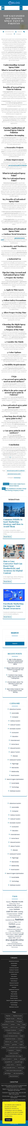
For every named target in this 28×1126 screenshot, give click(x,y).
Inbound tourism (15, 748)
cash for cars (11, 911)
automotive (10, 907)
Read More (7, 536)
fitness (16, 922)
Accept (8, 1120)
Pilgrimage (15, 764)
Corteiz (20, 914)
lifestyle (18, 931)
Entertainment (15, 740)
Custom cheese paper (14, 915)
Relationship (15, 771)
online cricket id (10, 934)
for (10, 457)
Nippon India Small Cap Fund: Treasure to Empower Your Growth (15, 669)
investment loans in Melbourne (14, 929)
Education (15, 736)
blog (21, 907)
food (19, 922)
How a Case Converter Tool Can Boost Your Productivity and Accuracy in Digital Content (13, 567)
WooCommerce (15, 947)
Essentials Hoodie (10, 920)
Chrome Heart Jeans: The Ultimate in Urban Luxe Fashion (15, 683)
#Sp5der (8, 901)
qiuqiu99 (21, 934)
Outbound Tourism (15, 760)
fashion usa (11, 922)
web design (9, 945)
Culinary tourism (15, 721)
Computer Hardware (12, 913)
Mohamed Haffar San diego (18, 933)
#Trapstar (19, 905)
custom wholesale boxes (13, 917)
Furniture (12, 924)
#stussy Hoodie (11, 905)
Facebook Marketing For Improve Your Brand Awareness (13, 606)
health (12, 926)
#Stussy (18, 903)
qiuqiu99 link (11, 936)
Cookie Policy (8, 1116)
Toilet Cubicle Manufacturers (14, 943)
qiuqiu (16, 934)
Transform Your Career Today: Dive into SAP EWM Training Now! (15, 676)
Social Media (15, 783)
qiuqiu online (12, 938)
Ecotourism (15, 732)
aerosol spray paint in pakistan (16, 470)
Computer (15, 717)
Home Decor (15, 744)
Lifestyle (15, 756)
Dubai (21, 917)
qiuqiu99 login (18, 936)
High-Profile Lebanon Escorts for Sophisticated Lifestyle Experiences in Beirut (15, 662)
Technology (17, 477)
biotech (17, 907)
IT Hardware (12, 931)
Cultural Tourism (15, 725)
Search (15, 633)
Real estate (15, 768)
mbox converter (8, 933)
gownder (18, 924)
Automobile (15, 713)
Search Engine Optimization (15, 779)
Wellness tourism (15, 791)
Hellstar (18, 927)
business (17, 909)
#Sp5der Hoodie (17, 902)
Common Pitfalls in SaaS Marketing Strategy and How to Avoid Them (13, 523)
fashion (19, 919)
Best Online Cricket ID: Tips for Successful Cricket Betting (15, 690)
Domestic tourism (15, 729)
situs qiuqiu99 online (15, 940)
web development (18, 945)
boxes (11, 909)
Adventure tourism (15, 709)
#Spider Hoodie (12, 903)
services (18, 938)
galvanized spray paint (14, 474)
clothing (20, 912)
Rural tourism (15, 775)
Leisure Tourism (15, 752)
